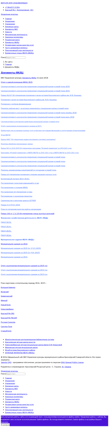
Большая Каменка (8, 287)
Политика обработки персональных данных (17, 144)
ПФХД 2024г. (6, 226)
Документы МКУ (11, 29)
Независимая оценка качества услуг (19, 45)
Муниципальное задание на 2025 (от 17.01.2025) (21, 248)
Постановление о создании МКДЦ (14, 187)
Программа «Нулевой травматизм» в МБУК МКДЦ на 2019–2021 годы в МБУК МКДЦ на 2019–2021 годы (40, 153)
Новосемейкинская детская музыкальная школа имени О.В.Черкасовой (33, 344)
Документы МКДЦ (12, 42)
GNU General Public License (72, 362)
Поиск (3, 57)
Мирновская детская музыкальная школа (21, 347)
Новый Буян (6, 304)
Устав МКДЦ (5, 135)
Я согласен (5, 424)
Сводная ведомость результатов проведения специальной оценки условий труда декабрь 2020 (39, 112)
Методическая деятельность (16, 34)
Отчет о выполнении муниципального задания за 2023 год (24, 274)
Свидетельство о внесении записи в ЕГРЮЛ (18, 200)
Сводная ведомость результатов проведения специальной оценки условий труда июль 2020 (37, 117)
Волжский (5, 291)
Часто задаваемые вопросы (16, 47)
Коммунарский (6, 296)
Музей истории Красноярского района (20, 350)
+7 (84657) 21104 (12, 7)
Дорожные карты (12, 26)
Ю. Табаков (66, 366)
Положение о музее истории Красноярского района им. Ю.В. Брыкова (29, 99)
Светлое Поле (6, 326)
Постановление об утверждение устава (16, 191)
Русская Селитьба (8, 322)
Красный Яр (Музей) (9, 317)
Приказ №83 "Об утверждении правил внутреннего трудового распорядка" (28, 139)
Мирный (4, 300)
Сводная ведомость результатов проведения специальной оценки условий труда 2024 (35, 91)
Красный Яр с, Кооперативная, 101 (19, 10)
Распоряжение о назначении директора (16, 196)
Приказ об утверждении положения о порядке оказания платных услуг (29, 174)
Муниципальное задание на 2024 (14, 257)
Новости (8, 32)
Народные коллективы (14, 37)
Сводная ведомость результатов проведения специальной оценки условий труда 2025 (35, 86)
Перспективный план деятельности (19, 50)
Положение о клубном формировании (16, 104)
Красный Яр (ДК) (7, 313)
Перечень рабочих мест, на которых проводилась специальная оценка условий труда (35, 108)
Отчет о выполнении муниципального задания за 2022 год (24, 270)
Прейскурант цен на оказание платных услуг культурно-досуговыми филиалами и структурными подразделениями (43, 130)
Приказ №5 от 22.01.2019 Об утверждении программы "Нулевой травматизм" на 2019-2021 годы (36, 148)
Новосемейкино (7, 309)
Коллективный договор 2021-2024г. (15, 178)
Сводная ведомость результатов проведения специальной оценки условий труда (30, 121)
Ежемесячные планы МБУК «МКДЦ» (19, 53)
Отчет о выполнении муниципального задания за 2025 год (24, 265)
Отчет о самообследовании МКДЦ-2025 (17, 82)
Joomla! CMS (6, 362)
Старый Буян (6, 331)
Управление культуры (9, 14)
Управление (10, 21)
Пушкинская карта (12, 39)
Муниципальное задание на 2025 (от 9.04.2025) (20, 252)
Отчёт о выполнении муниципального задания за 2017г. (21, 126)
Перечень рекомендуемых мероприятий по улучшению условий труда (28, 170)
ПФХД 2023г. (6, 222)
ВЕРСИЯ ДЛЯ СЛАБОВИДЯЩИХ (14, 3)
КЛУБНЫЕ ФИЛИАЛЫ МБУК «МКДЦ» (20, 352)
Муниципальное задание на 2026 (14, 244)
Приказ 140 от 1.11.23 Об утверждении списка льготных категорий (27, 213)
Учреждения (10, 24)
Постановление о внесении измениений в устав (20, 183)
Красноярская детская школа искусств (20, 342)
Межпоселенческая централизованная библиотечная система (29, 339)
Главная (8, 18)
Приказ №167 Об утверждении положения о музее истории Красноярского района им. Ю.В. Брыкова (41, 95)
